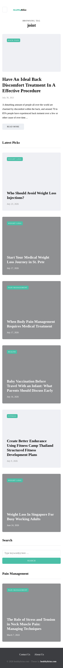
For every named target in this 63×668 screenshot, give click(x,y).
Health (12, 352)
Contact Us (24, 654)
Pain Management (17, 287)
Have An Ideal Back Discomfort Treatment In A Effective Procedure (28, 85)
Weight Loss (15, 159)
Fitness (12, 416)
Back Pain (13, 40)
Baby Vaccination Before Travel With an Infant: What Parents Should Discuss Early (30, 385)
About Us (39, 654)
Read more (13, 127)
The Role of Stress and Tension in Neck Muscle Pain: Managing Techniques (31, 624)
